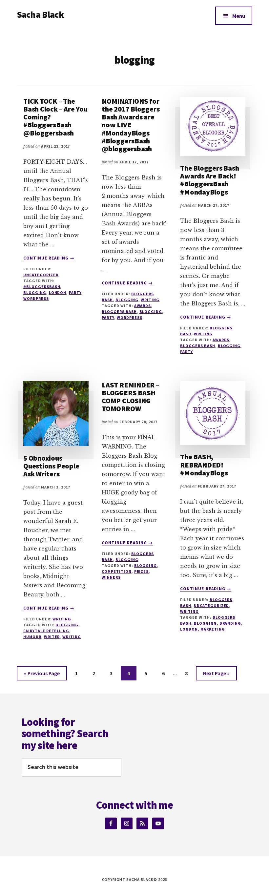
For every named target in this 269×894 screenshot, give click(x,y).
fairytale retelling (46, 630)
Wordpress (36, 298)
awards (142, 305)
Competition (117, 571)
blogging (34, 292)
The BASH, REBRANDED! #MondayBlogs (204, 464)
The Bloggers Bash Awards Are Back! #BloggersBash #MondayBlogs (209, 180)
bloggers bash (119, 311)
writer (52, 636)
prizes (141, 571)
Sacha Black (40, 14)
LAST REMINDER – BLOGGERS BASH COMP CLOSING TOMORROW (130, 396)
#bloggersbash (41, 286)
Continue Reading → (48, 258)
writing (71, 636)
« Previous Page (42, 675)
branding (230, 623)
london (58, 292)
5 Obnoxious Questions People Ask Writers (51, 465)
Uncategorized (40, 274)
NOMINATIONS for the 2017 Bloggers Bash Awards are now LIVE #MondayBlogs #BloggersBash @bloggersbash (130, 124)
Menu (238, 15)
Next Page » (216, 675)
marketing (212, 629)
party (75, 292)
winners (111, 577)
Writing (150, 299)
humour (32, 636)
